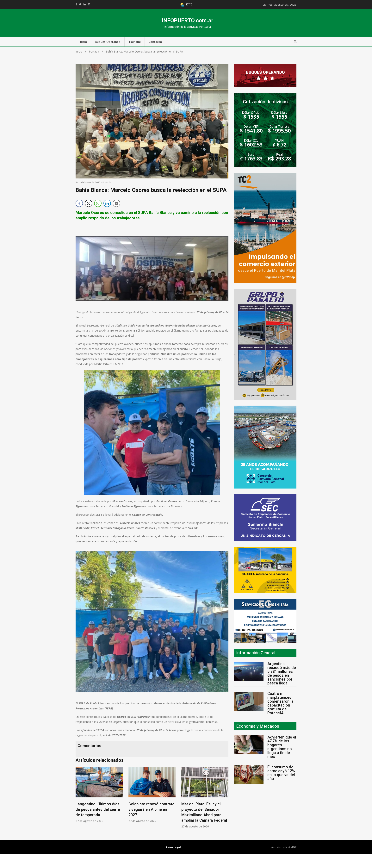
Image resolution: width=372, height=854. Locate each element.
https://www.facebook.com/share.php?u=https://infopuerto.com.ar (76, 4)
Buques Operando (108, 42)
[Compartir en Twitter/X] (88, 203)
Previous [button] (79, 799)
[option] (99, 795)
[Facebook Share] (79, 203)
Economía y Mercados (257, 726)
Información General (255, 652)
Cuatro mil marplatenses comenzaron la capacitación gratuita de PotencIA (280, 703)
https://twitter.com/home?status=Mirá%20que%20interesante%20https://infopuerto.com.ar (80, 4)
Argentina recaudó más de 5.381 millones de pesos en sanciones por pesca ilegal (281, 673)
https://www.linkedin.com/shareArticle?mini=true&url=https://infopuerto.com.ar (85, 4)
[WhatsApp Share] (98, 203)
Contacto (155, 42)
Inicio (83, 42)
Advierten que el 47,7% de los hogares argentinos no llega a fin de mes (281, 747)
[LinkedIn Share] (107, 203)
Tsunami (134, 42)
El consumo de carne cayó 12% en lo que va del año (281, 773)
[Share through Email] (116, 203)
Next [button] (224, 799)
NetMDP (290, 847)
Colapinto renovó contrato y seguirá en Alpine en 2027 (99, 809)
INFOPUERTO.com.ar (187, 20)
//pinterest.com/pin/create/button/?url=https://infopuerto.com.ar (89, 4)
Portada (106, 182)
